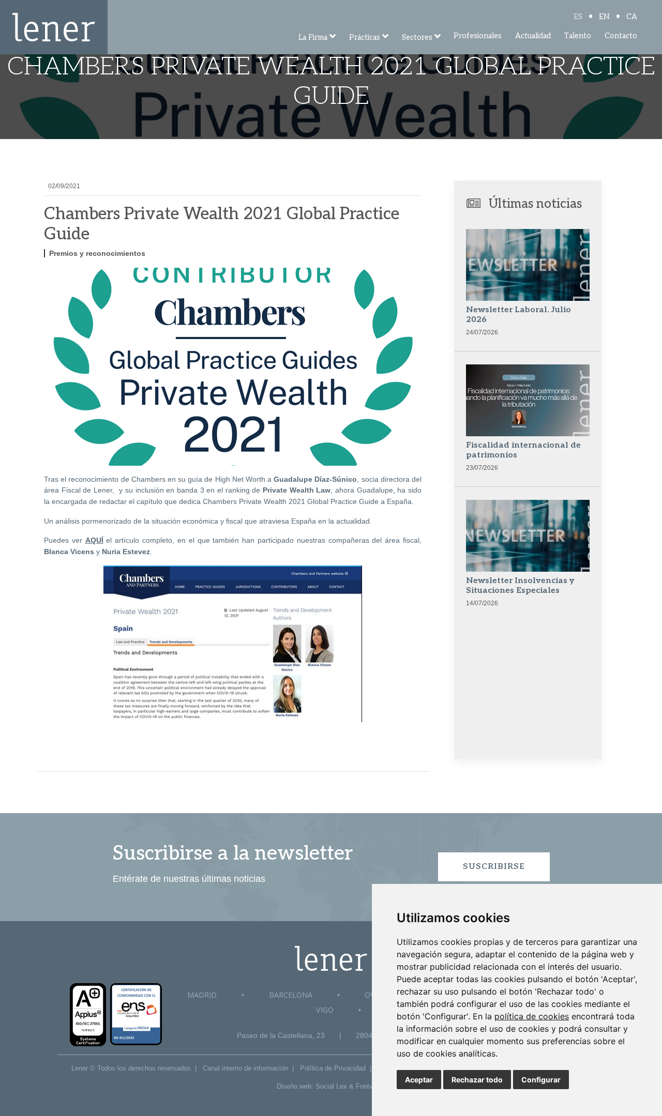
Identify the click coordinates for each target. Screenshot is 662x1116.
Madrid (202, 995)
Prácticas (364, 37)
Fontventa (371, 1086)
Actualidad (533, 36)
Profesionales (478, 36)
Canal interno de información (245, 1068)
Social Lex (331, 1086)
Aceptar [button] (419, 1079)
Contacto (621, 36)
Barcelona (290, 995)
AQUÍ (94, 540)
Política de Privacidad (333, 1068)
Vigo (325, 1010)
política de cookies (531, 1016)
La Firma (312, 37)
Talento (577, 36)
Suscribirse (494, 867)
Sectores (417, 37)
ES (578, 16)
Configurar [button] (541, 1079)
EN (604, 16)
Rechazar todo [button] (477, 1079)
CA (631, 16)
